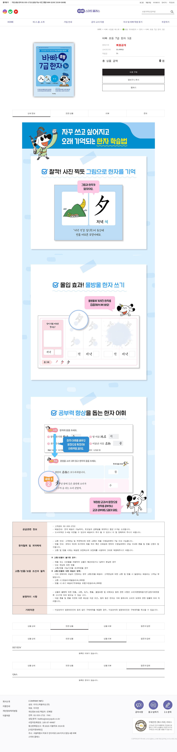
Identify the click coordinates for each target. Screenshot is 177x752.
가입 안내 (68, 22)
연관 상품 (69, 113)
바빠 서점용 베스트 (111, 29)
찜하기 (133, 88)
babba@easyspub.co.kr (49, 719)
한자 (141, 29)
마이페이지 (156, 3)
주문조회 (171, 3)
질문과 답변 (145, 626)
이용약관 (6, 716)
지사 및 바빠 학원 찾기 (132, 22)
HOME (11, 22)
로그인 (142, 3)
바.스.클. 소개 (39, 22)
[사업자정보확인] (35, 730)
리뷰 (107, 113)
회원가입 (148, 3)
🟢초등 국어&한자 (129, 29)
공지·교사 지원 (97, 22)
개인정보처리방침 (10, 711)
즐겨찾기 (6, 2)
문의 (145, 113)
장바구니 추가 (133, 80)
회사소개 (6, 702)
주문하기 (165, 22)
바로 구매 (133, 72)
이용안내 (6, 706)
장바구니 (164, 3)
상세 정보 (31, 113)
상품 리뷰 (107, 626)
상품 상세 (31, 626)
